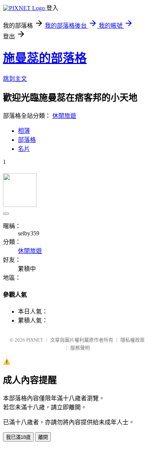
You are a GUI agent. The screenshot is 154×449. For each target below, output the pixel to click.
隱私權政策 (132, 340)
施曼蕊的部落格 (45, 58)
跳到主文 (15, 79)
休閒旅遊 (64, 116)
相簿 (24, 131)
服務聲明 (80, 348)
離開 (43, 437)
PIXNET (34, 340)
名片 (24, 149)
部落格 (27, 140)
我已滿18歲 (18, 437)
